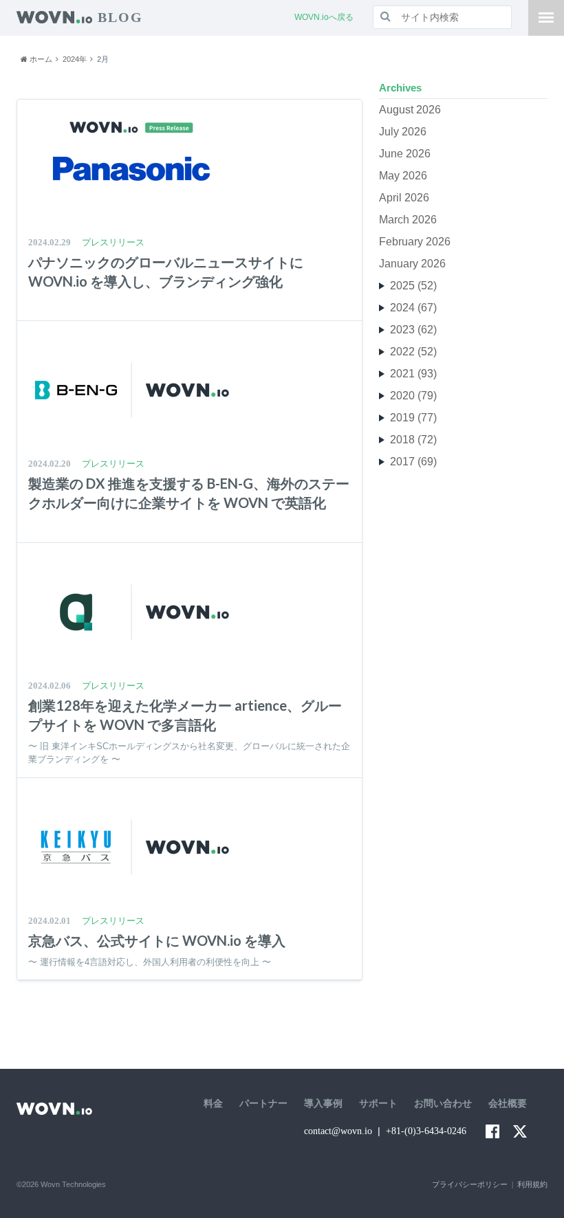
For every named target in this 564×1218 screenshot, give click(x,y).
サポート (378, 1103)
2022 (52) (413, 351)
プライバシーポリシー (470, 1184)
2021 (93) (413, 373)
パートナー (263, 1103)
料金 (213, 1103)
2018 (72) (413, 439)
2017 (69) (413, 461)
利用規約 (532, 1184)
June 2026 (405, 153)
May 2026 (403, 175)
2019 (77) (413, 417)
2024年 (75, 59)
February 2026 (415, 241)
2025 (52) (413, 285)
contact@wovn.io (338, 1131)
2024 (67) (413, 307)
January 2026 (412, 263)
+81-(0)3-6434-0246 (426, 1131)
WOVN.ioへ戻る (324, 17)
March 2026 (408, 219)
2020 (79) (413, 395)
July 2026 (402, 131)
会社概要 (507, 1103)
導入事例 (323, 1103)
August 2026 (410, 109)
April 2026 (404, 197)
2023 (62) (413, 329)
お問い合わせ (443, 1103)
